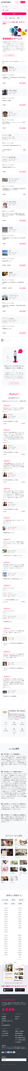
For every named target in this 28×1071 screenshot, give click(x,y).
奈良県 (6, 937)
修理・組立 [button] (12, 18)
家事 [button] (18, 18)
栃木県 (6, 925)
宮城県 (6, 914)
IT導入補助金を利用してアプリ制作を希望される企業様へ (20, 1040)
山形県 (6, 919)
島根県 (6, 944)
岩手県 (6, 912)
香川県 (6, 954)
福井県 (19, 912)
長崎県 (19, 944)
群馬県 (6, 927)
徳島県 (6, 952)
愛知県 (19, 923)
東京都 (13, 900)
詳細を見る (17, 719)
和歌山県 (6, 939)
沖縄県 (19, 954)
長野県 (19, 916)
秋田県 (6, 916)
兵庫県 (6, 935)
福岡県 (19, 939)
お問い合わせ (5, 1035)
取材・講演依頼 (19, 1035)
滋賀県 (19, 927)
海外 (20, 957)
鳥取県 (6, 941)
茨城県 (6, 923)
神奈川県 (21, 900)
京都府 (20, 903)
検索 (14, 13)
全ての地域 (5, 900)
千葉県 (6, 929)
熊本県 (19, 946)
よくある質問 (5, 1033)
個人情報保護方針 (6, 1025)
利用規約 (4, 1018)
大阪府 (12, 903)
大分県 (19, 948)
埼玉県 (5, 903)
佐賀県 (19, 941)
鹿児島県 (20, 952)
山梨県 (19, 914)
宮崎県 (19, 950)
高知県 (19, 937)
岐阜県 (19, 919)
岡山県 (6, 946)
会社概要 (4, 1016)
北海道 (6, 908)
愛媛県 (19, 935)
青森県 (6, 910)
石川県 (19, 910)
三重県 (19, 925)
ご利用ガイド (5, 1031)
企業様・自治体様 (19, 1031)
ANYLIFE (17, 1016)
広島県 (6, 948)
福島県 (6, 921)
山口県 (6, 950)
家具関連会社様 (19, 1033)
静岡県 (19, 921)
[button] (6, 724)
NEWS (16, 1018)
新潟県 (6, 932)
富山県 (19, 908)
